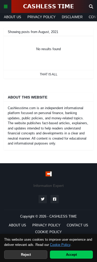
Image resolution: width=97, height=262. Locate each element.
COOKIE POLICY (48, 232)
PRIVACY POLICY (41, 17)
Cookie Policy (60, 245)
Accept (71, 255)
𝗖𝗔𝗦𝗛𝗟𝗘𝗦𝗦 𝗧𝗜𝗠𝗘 (48, 6)
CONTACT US (77, 225)
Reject (26, 255)
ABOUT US (12, 17)
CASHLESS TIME (63, 216)
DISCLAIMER (72, 17)
